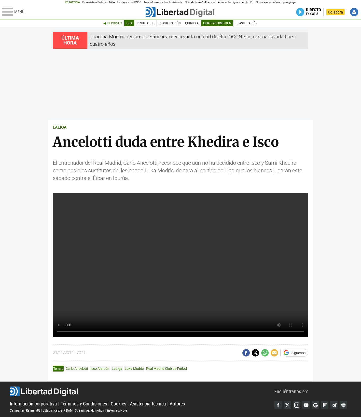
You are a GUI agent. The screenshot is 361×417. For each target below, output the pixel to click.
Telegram (334, 405)
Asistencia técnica (148, 404)
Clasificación (170, 23)
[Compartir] (246, 353)
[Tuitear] (255, 353)
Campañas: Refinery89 (25, 410)
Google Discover (315, 405)
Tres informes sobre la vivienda (163, 2)
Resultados (145, 23)
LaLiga (117, 369)
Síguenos (298, 353)
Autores (177, 404)
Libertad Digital (142, 391)
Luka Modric (134, 369)
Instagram (296, 405)
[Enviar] (265, 353)
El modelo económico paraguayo (276, 2)
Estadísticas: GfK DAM (58, 410)
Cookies (118, 404)
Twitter (287, 405)
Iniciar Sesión (354, 12)
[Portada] (180, 12)
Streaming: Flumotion (89, 410)
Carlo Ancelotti (77, 369)
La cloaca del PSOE (129, 2)
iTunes (343, 405)
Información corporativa (33, 404)
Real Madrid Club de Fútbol (166, 369)
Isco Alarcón (99, 369)
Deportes (114, 23)
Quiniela (192, 23)
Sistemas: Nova (116, 410)
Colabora (335, 12)
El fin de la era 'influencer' (199, 2)
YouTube (306, 405)
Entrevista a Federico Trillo (98, 2)
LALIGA (60, 127)
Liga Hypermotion (217, 23)
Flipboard (324, 405)
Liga (129, 23)
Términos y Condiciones (84, 404)
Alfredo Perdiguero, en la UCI (235, 2)
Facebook (278, 405)
